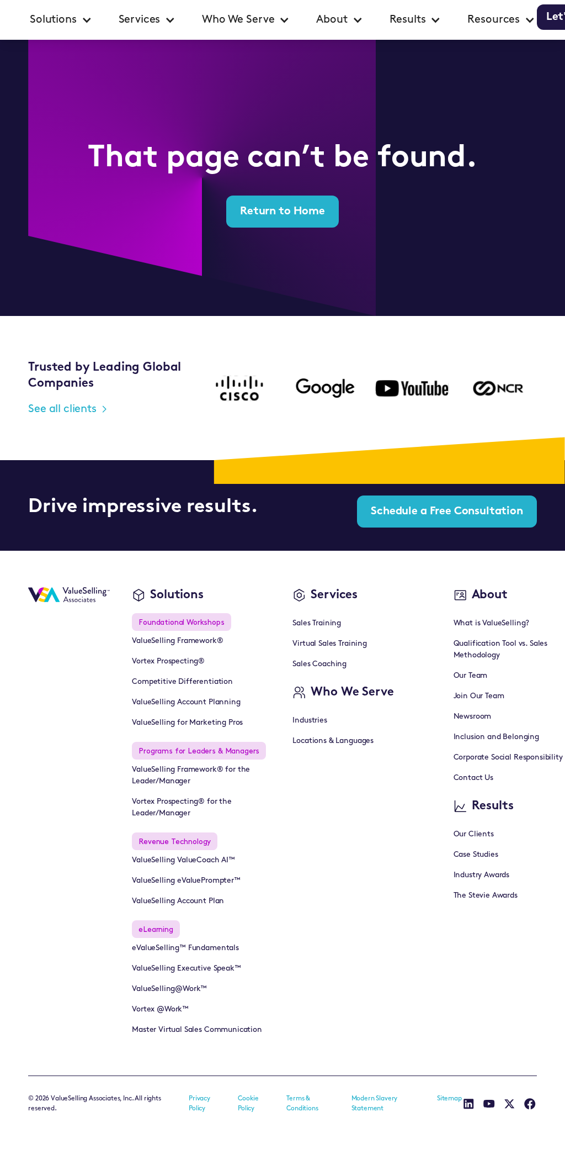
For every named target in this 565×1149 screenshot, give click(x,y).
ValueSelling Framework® (177, 641)
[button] (61, 20)
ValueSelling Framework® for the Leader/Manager (191, 776)
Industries (309, 720)
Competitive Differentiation (182, 682)
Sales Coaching (319, 664)
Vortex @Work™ (160, 1009)
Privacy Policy (199, 1103)
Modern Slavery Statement (374, 1103)
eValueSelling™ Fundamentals (185, 948)
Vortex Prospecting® (168, 661)
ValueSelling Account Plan (178, 901)
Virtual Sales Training (329, 644)
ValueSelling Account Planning (186, 702)
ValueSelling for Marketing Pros (187, 723)
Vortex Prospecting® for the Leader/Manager (182, 808)
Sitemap (449, 1098)
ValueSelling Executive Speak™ (186, 968)
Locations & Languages (333, 741)
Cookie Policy (248, 1103)
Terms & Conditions (302, 1103)
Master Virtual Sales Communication (197, 1030)
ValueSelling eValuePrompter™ (186, 881)
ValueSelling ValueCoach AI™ (183, 860)
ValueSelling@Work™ (169, 989)
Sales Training (316, 623)
